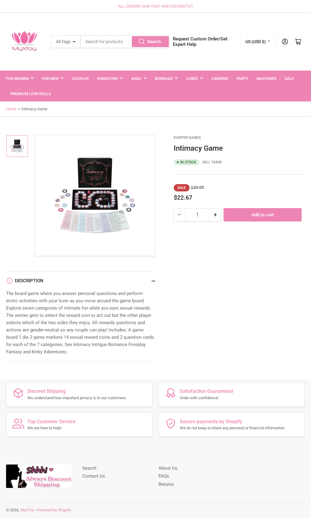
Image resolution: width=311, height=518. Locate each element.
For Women (17, 78)
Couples (80, 78)
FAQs (164, 476)
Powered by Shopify (54, 510)
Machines (266, 78)
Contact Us (93, 476)
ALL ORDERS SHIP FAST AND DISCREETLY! (155, 6)
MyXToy (27, 510)
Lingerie (219, 78)
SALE (289, 78)
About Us (168, 468)
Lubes (192, 78)
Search (154, 41)
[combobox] (125, 41)
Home (11, 109)
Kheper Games (187, 138)
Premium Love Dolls (30, 93)
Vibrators (107, 78)
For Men (50, 78)
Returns (166, 484)
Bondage (164, 78)
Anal (136, 78)
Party (242, 78)
